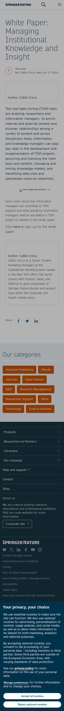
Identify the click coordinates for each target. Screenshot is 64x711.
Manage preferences (16, 682)
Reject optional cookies (32, 704)
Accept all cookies (32, 696)
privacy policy (24, 668)
